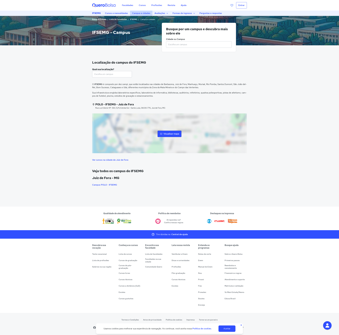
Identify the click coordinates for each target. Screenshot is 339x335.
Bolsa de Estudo (99, 19)
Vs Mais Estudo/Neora (234, 292)
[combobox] (199, 44)
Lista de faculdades (153, 254)
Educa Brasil (230, 298)
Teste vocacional (99, 254)
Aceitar (227, 328)
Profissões (176, 267)
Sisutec (201, 298)
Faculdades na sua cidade (153, 260)
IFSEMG (96, 13)
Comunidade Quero (153, 267)
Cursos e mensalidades (116, 13)
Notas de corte (204, 254)
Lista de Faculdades (118, 19)
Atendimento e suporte (235, 279)
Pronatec (202, 292)
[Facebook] (94, 327)
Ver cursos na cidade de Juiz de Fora (110, 159)
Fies (200, 286)
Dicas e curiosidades (180, 260)
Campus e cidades (141, 13)
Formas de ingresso (182, 13)
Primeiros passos (232, 260)
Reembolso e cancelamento (231, 266)
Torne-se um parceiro (208, 320)
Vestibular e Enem (180, 254)
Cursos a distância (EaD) (129, 286)
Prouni (201, 279)
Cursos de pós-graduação (125, 266)
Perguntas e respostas (210, 13)
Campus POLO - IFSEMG (104, 184)
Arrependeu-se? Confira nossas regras (173, 221)
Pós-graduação (178, 273)
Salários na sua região (101, 267)
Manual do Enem (205, 267)
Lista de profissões (100, 260)
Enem (200, 260)
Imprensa (190, 320)
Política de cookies (174, 320)
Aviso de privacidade (152, 320)
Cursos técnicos (125, 279)
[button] (327, 325)
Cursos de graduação (128, 260)
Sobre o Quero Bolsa (233, 254)
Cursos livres (124, 273)
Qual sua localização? (103, 69)
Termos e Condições (130, 320)
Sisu (200, 273)
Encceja (201, 305)
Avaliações (160, 13)
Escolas (122, 292)
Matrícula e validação (234, 286)
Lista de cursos (125, 254)
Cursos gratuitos (126, 298)
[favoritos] (232, 5)
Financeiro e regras (233, 273)
